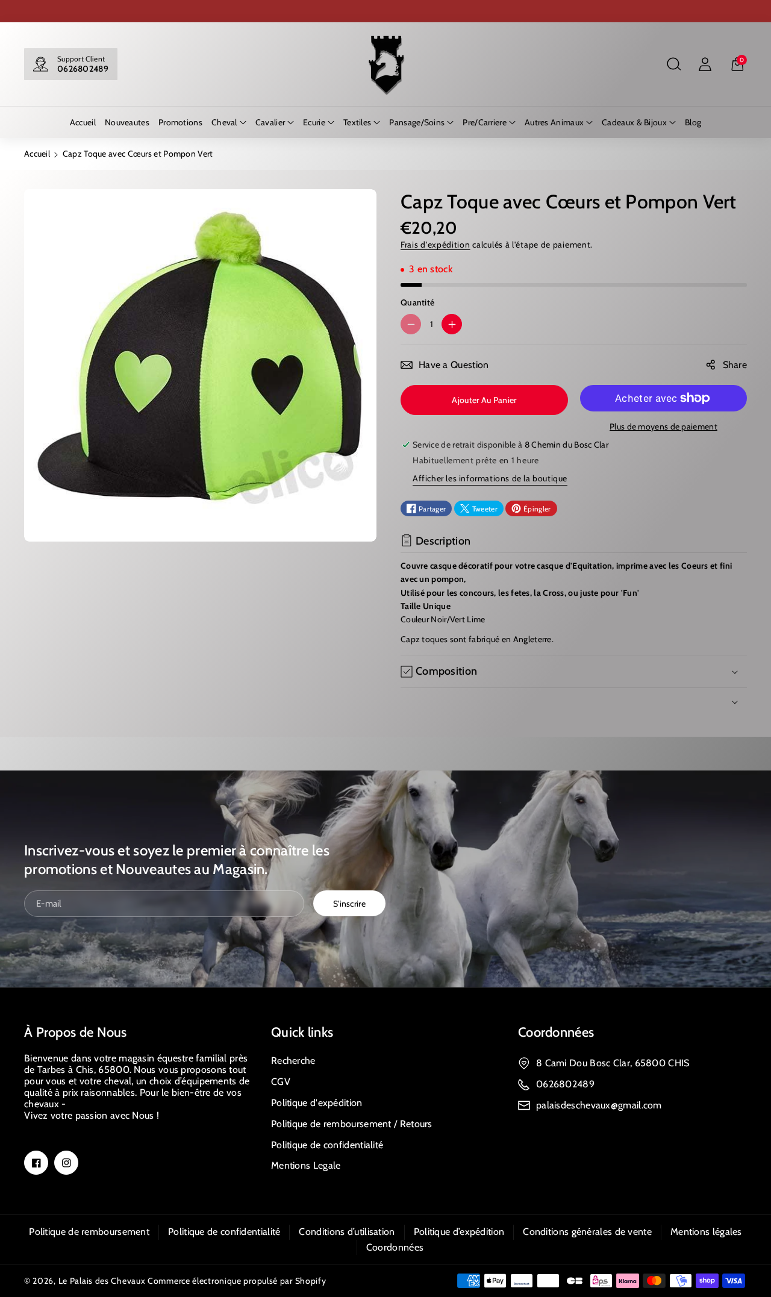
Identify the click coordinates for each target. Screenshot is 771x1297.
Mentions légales (706, 1231)
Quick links (302, 1032)
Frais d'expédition (435, 244)
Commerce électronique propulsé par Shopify (237, 1280)
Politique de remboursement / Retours (351, 1124)
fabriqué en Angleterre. (511, 639)
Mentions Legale (306, 1165)
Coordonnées (556, 1032)
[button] (673, 64)
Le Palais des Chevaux (102, 1280)
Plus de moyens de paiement (663, 426)
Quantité (417, 302)
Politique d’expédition (459, 1231)
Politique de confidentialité (327, 1145)
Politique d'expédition (317, 1102)
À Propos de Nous (75, 1032)
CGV (280, 1081)
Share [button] (735, 364)
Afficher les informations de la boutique (490, 478)
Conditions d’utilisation (347, 1231)
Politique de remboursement (89, 1231)
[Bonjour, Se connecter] (704, 64)
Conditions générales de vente (587, 1231)
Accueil (37, 153)
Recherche (293, 1060)
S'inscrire (349, 903)
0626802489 (82, 68)
